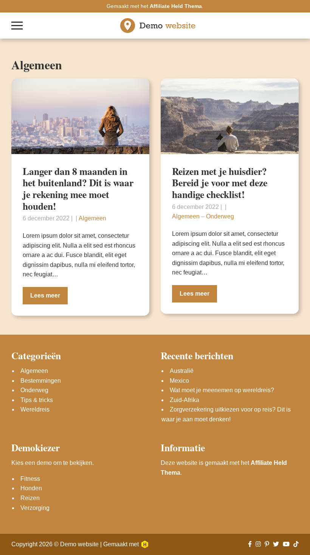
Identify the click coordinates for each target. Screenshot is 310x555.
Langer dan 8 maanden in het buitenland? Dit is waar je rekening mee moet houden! (78, 188)
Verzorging (35, 508)
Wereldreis (35, 409)
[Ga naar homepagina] (158, 25)
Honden (31, 488)
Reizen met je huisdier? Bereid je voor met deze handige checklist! (219, 182)
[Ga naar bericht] (80, 116)
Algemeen (92, 218)
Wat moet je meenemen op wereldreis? (222, 390)
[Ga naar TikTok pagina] (296, 544)
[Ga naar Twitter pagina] (276, 544)
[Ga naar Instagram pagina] (258, 544)
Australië (182, 371)
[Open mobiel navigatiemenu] (17, 26)
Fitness (30, 478)
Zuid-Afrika (184, 400)
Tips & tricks (36, 400)
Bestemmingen (40, 380)
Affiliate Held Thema (176, 6)
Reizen (30, 498)
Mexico (179, 380)
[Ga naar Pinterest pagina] (267, 544)
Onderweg (220, 216)
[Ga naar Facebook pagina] (250, 544)
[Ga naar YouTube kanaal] (286, 544)
